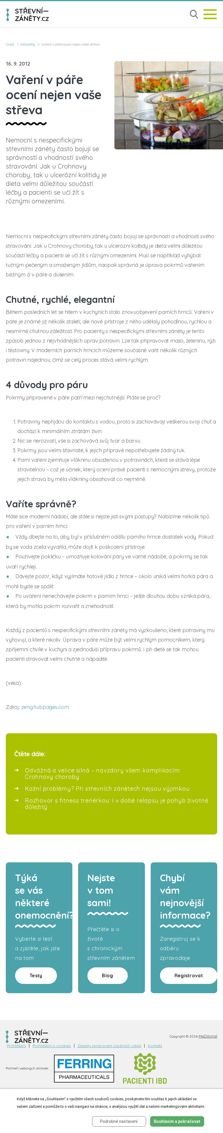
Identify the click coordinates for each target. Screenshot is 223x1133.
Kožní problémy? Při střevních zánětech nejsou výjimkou (107, 788)
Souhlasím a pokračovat (177, 1121)
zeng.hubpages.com (45, 707)
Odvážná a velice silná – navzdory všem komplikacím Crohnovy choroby (102, 773)
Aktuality (27, 44)
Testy (36, 975)
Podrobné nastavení (119, 1121)
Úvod (10, 44)
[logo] (27, 14)
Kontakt (155, 1046)
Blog (107, 975)
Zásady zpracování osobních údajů (109, 1046)
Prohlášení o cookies (52, 1046)
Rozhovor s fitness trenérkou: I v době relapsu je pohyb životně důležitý (116, 803)
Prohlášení (16, 1046)
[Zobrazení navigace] (210, 14)
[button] (194, 14)
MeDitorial (208, 1036)
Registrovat (189, 975)
